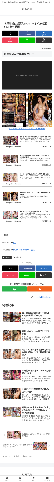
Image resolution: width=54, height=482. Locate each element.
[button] (44, 40)
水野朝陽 (18, 257)
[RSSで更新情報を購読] (39, 288)
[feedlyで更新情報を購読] (14, 288)
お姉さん (8, 257)
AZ (14, 243)
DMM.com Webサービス (24, 250)
